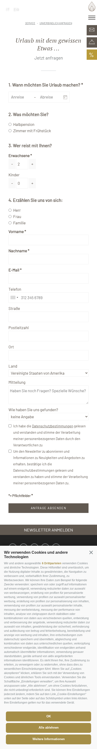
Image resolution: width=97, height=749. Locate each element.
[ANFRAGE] (92, 30)
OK (48, 716)
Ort (11, 346)
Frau (17, 216)
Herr (17, 210)
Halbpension (23, 124)
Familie (19, 222)
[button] (91, 552)
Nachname (17, 250)
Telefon (14, 289)
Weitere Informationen (48, 739)
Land (12, 366)
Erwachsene (19, 155)
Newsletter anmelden (48, 529)
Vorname (16, 231)
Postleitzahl (18, 327)
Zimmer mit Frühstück (32, 130)
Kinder (14, 174)
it (7, 9)
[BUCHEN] (92, 42)
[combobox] (14, 298)
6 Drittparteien (51, 563)
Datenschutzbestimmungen (52, 426)
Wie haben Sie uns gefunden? (33, 409)
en (16, 9)
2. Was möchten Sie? (28, 114)
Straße (14, 308)
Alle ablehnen (49, 727)
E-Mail (13, 269)
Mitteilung (16, 382)
